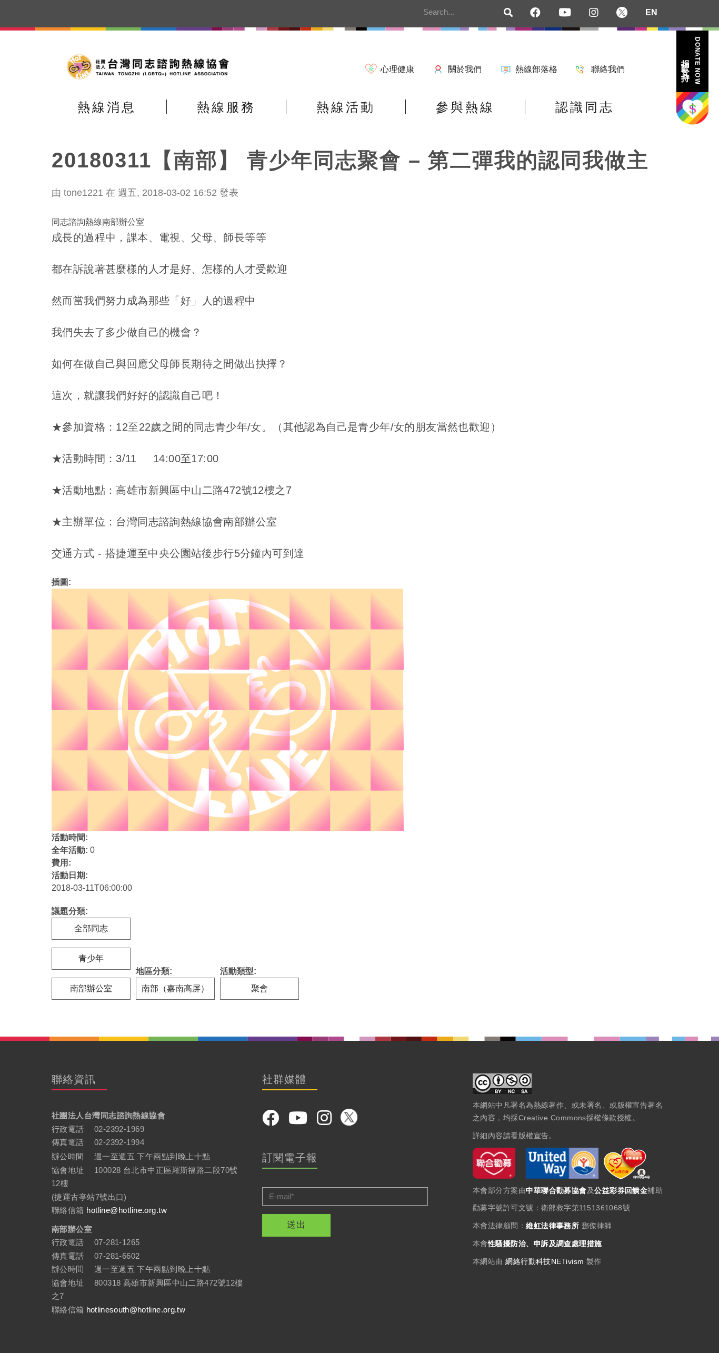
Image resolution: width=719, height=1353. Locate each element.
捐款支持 (691, 61)
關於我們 (465, 69)
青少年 (91, 958)
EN (651, 12)
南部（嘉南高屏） (175, 988)
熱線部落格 (536, 69)
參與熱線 (465, 107)
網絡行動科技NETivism (544, 1261)
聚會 (259, 988)
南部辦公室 (91, 988)
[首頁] (152, 66)
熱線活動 (345, 107)
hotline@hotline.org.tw (126, 1210)
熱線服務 (226, 107)
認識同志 (584, 107)
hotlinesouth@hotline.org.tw (135, 1309)
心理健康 (397, 69)
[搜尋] (508, 13)
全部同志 (91, 928)
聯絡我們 (608, 69)
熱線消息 (106, 107)
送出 (296, 1225)
